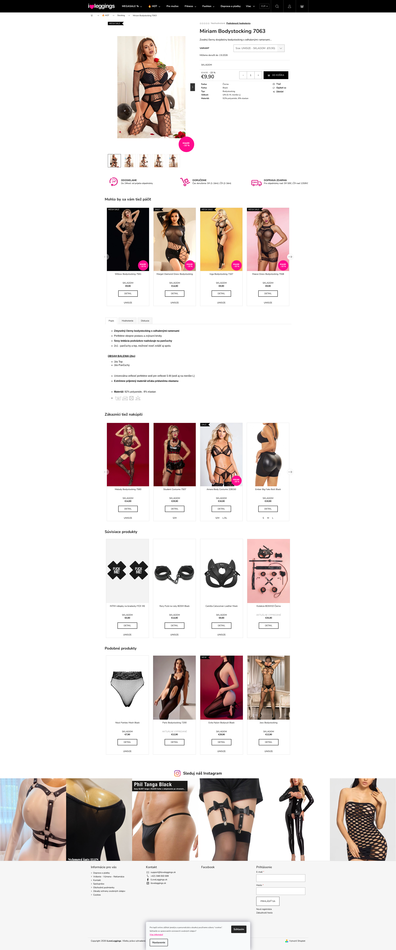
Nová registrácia (264, 909)
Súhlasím (239, 929)
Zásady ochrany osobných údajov (109, 891)
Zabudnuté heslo (264, 912)
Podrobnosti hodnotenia (238, 23)
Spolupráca (98, 883)
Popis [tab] (111, 320)
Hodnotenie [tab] (127, 320)
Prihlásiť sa (267, 901)
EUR (263, 6)
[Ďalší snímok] (192, 87)
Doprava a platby (101, 872)
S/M (175, 517)
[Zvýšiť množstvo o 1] (258, 75)
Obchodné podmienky (103, 887)
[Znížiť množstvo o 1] (243, 75)
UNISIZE (128, 302)
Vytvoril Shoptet (297, 940)
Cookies (97, 894)
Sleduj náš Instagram (202, 773)
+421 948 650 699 (160, 876)
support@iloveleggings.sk (163, 872)
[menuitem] (132, 6)
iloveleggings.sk (158, 883)
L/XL (225, 517)
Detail (128, 293)
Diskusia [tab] (145, 320)
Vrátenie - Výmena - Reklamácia (108, 876)
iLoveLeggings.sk (159, 879)
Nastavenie (158, 942)
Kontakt (97, 880)
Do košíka (278, 75)
